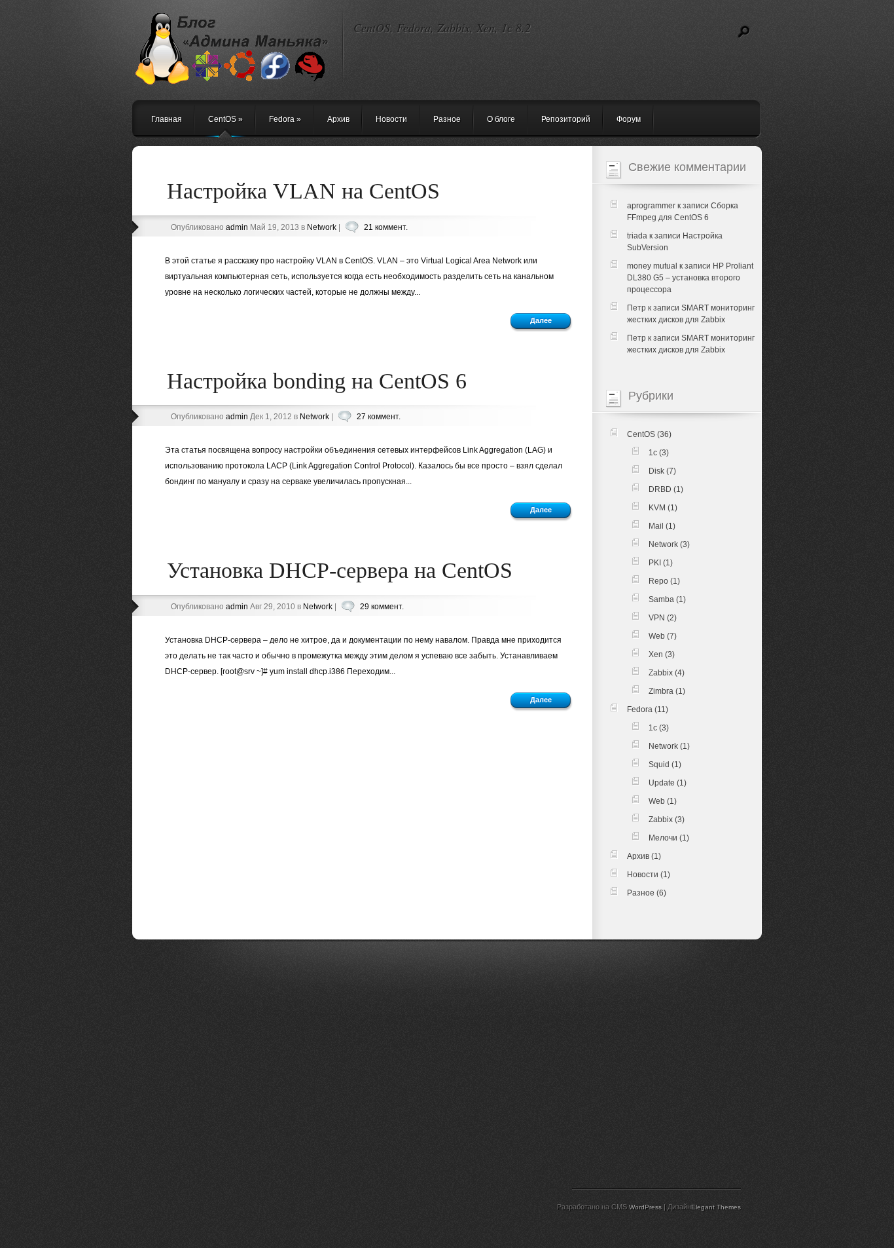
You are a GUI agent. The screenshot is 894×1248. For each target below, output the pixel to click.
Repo (658, 581)
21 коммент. (386, 227)
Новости (391, 119)
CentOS (225, 119)
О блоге (501, 119)
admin (237, 227)
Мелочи (663, 837)
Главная (166, 119)
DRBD (660, 489)
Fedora (285, 119)
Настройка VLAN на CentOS (303, 191)
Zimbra (661, 691)
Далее (541, 320)
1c (653, 452)
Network (321, 227)
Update (662, 782)
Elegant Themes (716, 1207)
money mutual (652, 266)
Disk (656, 471)
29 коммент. (382, 606)
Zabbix (661, 672)
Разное (447, 119)
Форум (629, 119)
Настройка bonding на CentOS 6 (317, 381)
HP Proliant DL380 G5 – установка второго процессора (690, 277)
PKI (655, 562)
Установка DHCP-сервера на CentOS (339, 570)
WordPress (645, 1207)
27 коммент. (379, 416)
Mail (656, 526)
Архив (338, 119)
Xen (656, 654)
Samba (661, 599)
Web (657, 636)
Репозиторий (565, 119)
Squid (659, 764)
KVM (657, 507)
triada (637, 235)
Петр (636, 307)
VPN (657, 617)
